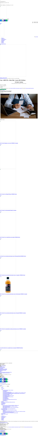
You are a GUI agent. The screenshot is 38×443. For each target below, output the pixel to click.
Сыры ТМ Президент (5, 398)
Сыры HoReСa (5, 391)
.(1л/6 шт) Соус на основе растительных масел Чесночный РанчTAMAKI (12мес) (13, 256)
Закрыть (1, 385)
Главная (1, 78)
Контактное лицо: (2, 84)
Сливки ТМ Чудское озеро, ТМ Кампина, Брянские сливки (10, 412)
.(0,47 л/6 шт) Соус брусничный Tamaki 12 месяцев (8, 210)
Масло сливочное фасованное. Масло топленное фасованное (10, 407)
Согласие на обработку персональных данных (16, 88)
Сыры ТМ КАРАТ (5, 397)
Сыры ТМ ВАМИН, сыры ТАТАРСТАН (8, 396)
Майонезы (4, 410)
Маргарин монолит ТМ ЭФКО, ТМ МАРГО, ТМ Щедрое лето (11, 405)
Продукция (3, 78)
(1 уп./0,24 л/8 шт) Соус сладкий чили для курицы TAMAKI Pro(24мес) (11, 347)
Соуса (6, 78)
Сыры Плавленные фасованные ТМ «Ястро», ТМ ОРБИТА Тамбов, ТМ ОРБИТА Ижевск (14, 392)
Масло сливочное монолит (6, 406)
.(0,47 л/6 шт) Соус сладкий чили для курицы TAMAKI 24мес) (10, 237)
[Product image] (8, 192)
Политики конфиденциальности (30, 88)
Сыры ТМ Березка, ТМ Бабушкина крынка (8, 395)
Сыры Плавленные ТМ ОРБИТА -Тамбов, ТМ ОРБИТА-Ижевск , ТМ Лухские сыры (14, 393)
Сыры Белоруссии (5, 390)
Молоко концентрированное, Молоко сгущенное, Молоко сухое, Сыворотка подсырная (14, 411)
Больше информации (2, 422)
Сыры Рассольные (5, 400)
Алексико (3, 384)
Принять (6, 422)
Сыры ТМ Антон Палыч (6, 394)
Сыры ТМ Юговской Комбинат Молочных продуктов (10, 399)
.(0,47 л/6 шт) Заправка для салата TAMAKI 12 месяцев (9, 143)
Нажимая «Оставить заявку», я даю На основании (17, 88)
